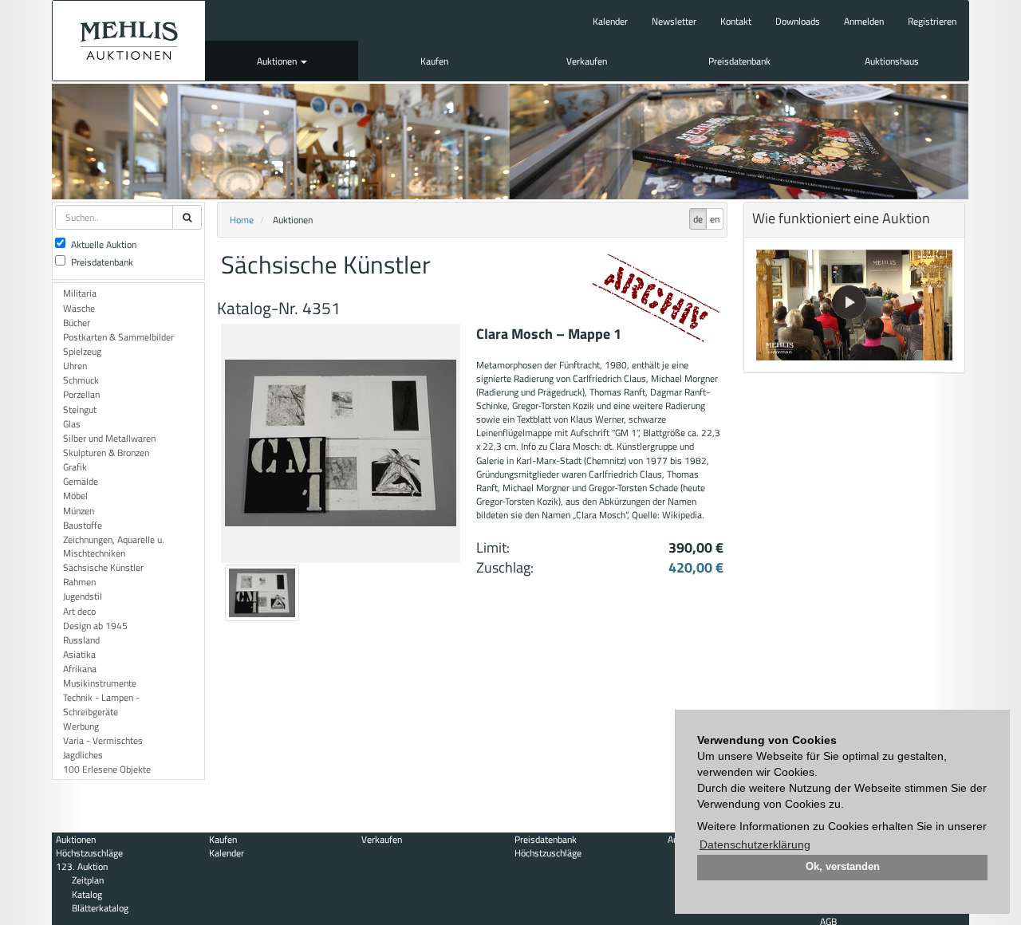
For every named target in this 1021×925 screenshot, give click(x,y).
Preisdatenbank (739, 61)
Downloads (797, 21)
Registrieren (932, 21)
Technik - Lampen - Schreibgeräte (101, 704)
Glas (72, 423)
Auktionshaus (892, 61)
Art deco (79, 611)
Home (242, 219)
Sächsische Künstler (103, 567)
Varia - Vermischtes (103, 740)
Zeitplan (88, 880)
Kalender (610, 21)
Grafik (75, 466)
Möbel (75, 495)
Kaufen (434, 61)
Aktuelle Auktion (103, 244)
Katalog (87, 894)
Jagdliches (83, 754)
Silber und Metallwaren (109, 438)
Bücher (76, 322)
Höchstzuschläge (89, 852)
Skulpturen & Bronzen (106, 452)
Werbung (81, 726)
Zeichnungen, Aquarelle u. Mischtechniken (113, 546)
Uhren (75, 365)
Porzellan (81, 394)
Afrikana (80, 668)
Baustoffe (82, 525)
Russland (81, 640)
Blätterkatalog (100, 907)
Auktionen (278, 61)
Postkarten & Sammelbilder (118, 336)
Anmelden (864, 21)
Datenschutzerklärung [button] (755, 844)
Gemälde (80, 481)
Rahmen (79, 581)
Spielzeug (82, 351)
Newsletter (674, 21)
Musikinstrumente (99, 683)
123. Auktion (82, 866)
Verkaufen (586, 61)
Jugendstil (82, 596)
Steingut (80, 409)
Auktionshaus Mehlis (129, 41)
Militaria (80, 293)
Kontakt (735, 21)
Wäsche (79, 308)
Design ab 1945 (95, 625)
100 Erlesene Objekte (107, 769)
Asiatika (79, 654)
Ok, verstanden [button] (843, 866)
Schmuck (81, 380)
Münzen (78, 510)
